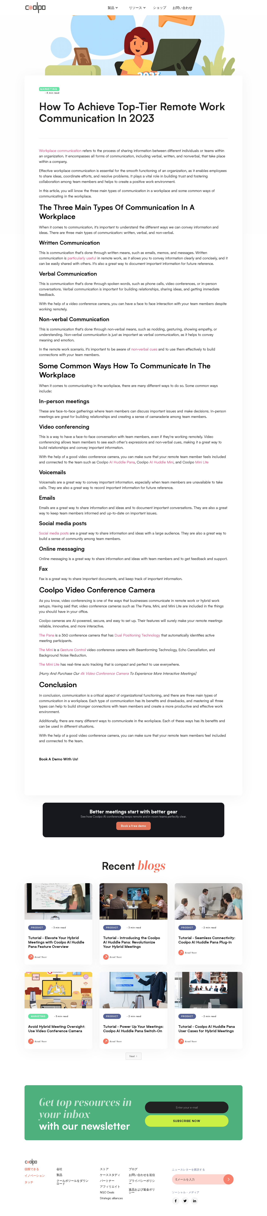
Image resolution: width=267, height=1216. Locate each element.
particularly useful (82, 258)
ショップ (159, 7)
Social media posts (54, 533)
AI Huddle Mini (161, 462)
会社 (59, 1169)
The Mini (46, 649)
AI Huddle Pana (122, 462)
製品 (59, 1174)
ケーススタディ (110, 1174)
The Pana (46, 635)
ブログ (133, 1169)
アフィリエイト (110, 1186)
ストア (104, 1169)
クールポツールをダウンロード (72, 1182)
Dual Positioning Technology (138, 635)
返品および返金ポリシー (142, 1191)
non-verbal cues (144, 349)
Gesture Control (72, 649)
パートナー (107, 1180)
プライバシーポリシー (142, 1182)
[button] (113, 7)
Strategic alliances (111, 1198)
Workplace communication (60, 150)
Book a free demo (133, 826)
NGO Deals (107, 1192)
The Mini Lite (49, 664)
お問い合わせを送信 (142, 1174)
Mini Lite (201, 462)
